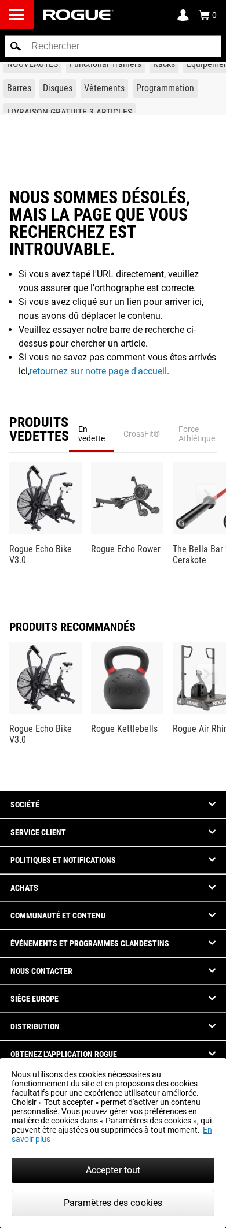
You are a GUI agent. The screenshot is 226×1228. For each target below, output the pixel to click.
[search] (113, 46)
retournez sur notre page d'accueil (98, 371)
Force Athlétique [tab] (196, 434)
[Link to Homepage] (78, 14)
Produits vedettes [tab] (39, 429)
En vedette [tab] (91, 434)
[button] (16, 46)
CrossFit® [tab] (141, 433)
